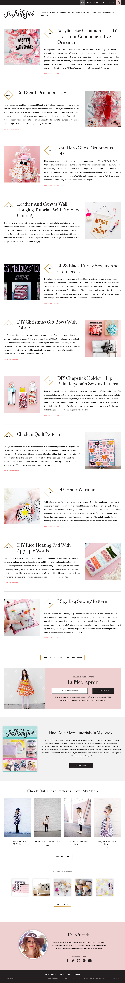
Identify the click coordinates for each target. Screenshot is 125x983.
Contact (96, 2)
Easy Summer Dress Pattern (107, 843)
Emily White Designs (109, 979)
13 (68, 658)
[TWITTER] (72, 960)
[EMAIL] (90, 960)
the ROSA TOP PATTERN (47, 841)
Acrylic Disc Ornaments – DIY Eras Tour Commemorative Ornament (87, 36)
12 (65, 658)
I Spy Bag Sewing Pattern (82, 601)
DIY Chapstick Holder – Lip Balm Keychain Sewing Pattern (87, 381)
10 (58, 658)
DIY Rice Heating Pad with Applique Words (44, 548)
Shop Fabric (62, 904)
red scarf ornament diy (41, 92)
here (90, 700)
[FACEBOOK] (67, 960)
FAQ (104, 2)
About (89, 2)
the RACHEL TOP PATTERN (17, 843)
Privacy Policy (72, 979)
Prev (46, 658)
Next (79, 658)
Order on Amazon (81, 765)
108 (73, 658)
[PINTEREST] (84, 960)
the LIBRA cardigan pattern (77, 843)
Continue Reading (51, 73)
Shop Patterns (62, 856)
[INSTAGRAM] (78, 960)
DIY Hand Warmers (77, 490)
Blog (82, 2)
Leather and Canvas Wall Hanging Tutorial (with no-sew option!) (48, 210)
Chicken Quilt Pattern (38, 434)
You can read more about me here (74, 948)
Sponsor (111, 2)
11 (61, 658)
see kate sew (20, 14)
